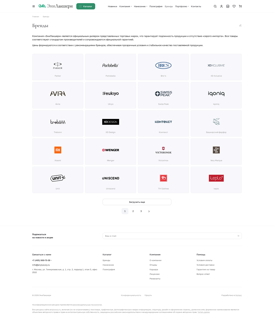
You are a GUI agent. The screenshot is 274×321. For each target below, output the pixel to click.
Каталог (107, 254)
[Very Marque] (216, 150)
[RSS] (240, 25)
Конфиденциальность (131, 295)
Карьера (154, 269)
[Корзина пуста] (240, 6)
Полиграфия (109, 269)
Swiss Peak (163, 104)
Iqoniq (216, 104)
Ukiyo (110, 104)
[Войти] (221, 6)
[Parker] (57, 65)
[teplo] (216, 178)
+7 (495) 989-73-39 (41, 260)
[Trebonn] (57, 121)
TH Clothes (163, 188)
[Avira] (57, 93)
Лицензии (155, 274)
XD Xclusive (216, 76)
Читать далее (204, 312)
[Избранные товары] (234, 6)
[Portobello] (110, 65)
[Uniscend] (110, 178)
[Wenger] (110, 150)
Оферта (148, 295)
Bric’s (163, 76)
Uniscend (110, 188)
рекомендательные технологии (87, 305)
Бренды (106, 260)
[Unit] (57, 178)
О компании (155, 260)
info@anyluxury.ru (41, 265)
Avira (57, 104)
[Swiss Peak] (163, 93)
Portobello (111, 76)
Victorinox (163, 160)
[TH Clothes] (163, 178)
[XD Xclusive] (216, 65)
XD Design (111, 132)
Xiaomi (58, 160)
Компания (155, 254)
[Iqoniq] (216, 93)
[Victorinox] (163, 150)
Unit (58, 188)
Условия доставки (205, 265)
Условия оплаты (204, 260)
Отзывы (153, 265)
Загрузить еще (137, 202)
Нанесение (108, 265)
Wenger (110, 160)
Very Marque (216, 160)
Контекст (163, 132)
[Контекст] (163, 121)
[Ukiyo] (110, 93)
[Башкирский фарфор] (216, 121)
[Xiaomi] (57, 150)
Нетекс (238, 295)
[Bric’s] (163, 65)
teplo (216, 188)
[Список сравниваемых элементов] (227, 6)
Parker (58, 76)
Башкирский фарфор (216, 132)
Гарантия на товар (206, 269)
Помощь (201, 254)
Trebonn (58, 132)
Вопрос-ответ (203, 274)
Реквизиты (155, 278)
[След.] (149, 211)
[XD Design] (110, 121)
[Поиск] (215, 6)
